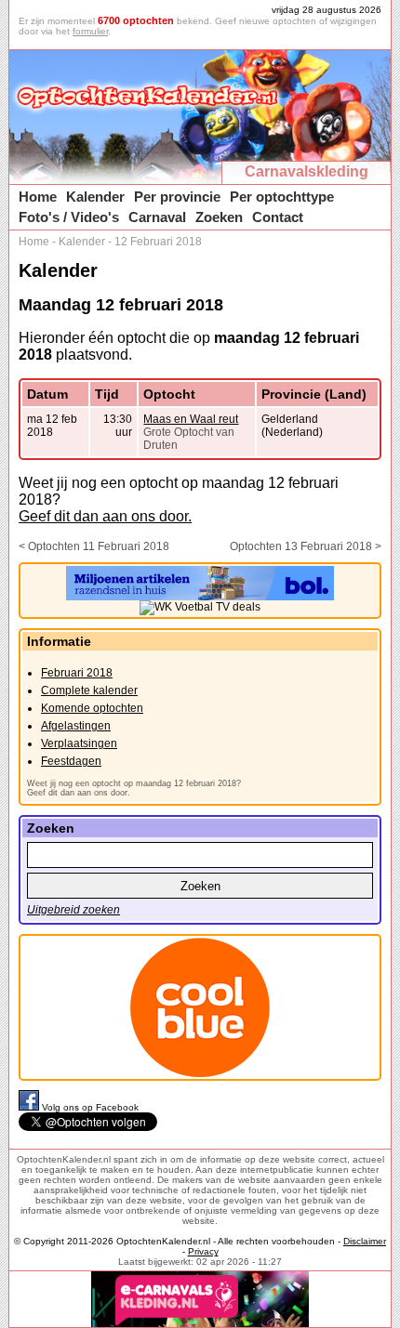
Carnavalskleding (306, 171)
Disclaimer (364, 1241)
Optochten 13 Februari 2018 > (305, 546)
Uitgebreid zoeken (73, 909)
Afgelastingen (76, 725)
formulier (90, 31)
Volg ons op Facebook (90, 1107)
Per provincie (177, 196)
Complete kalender (89, 690)
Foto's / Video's (69, 217)
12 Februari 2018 (158, 241)
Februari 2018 (77, 672)
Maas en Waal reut (190, 419)
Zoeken (219, 217)
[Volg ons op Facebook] (30, 1107)
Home (38, 196)
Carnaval (157, 217)
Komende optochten (92, 708)
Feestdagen (71, 761)
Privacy (203, 1251)
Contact (277, 217)
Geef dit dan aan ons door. (105, 516)
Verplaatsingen (79, 743)
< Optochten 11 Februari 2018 (94, 546)
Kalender (95, 196)
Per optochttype (282, 196)
